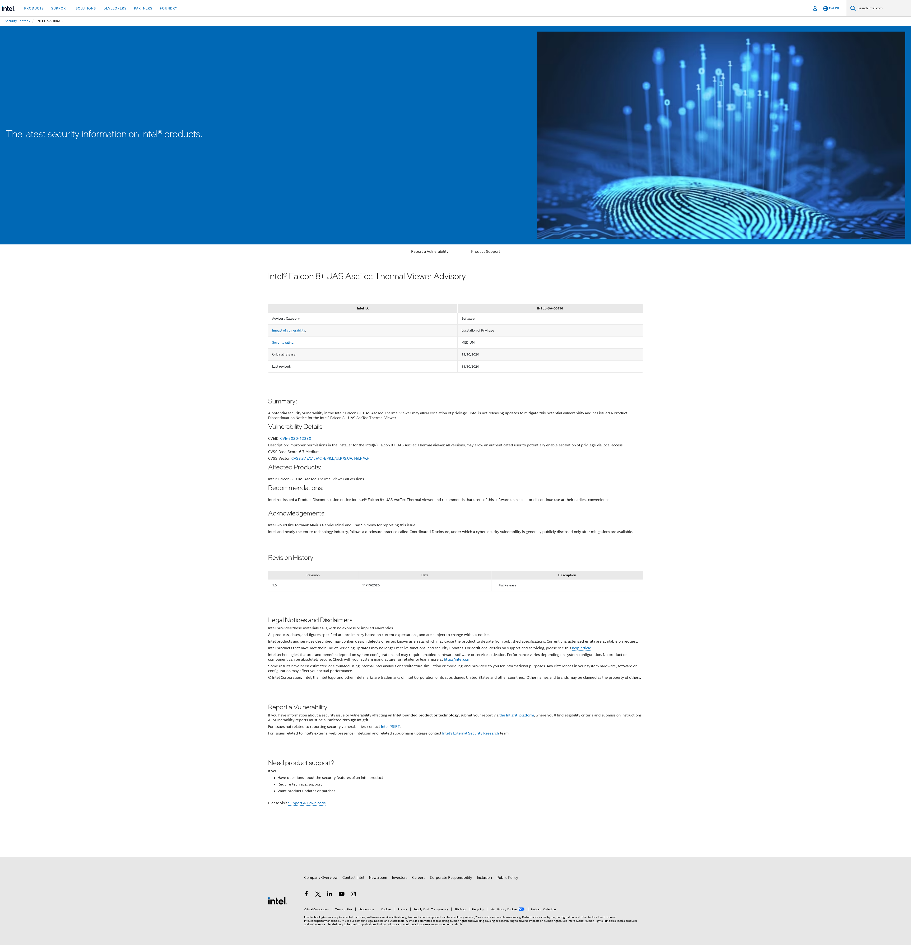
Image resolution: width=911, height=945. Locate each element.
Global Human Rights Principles (596, 920)
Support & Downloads (306, 803)
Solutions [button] (86, 8)
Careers (418, 877)
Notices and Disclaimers (389, 920)
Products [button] (34, 8)
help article (581, 648)
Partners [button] (143, 8)
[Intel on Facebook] (306, 894)
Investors (399, 877)
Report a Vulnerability (429, 251)
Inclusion (484, 877)
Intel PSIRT (390, 726)
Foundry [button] (168, 8)
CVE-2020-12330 (295, 438)
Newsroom (378, 877)
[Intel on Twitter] (318, 894)
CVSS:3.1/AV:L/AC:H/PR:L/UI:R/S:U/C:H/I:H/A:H (330, 458)
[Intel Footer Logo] (277, 900)
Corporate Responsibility (451, 877)
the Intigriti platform (516, 715)
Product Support (485, 251)
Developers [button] (114, 8)
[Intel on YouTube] (342, 894)
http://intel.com (457, 659)
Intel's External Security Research (470, 733)
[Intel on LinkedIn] (330, 894)
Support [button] (59, 8)
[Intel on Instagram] (353, 894)
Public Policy (507, 877)
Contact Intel (353, 877)
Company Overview (321, 877)
